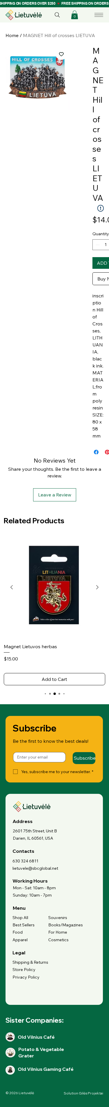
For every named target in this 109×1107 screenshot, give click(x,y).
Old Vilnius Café (36, 1037)
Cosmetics (58, 939)
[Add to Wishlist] (61, 54)
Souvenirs (57, 917)
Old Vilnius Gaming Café (46, 1069)
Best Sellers (23, 925)
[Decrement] (97, 245)
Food (17, 932)
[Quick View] (54, 587)
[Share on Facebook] (96, 452)
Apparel (20, 939)
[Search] (57, 15)
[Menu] (98, 15)
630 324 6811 (25, 861)
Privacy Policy (26, 977)
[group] (54, 611)
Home (12, 35)
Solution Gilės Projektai (83, 1093)
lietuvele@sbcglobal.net (35, 868)
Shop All (20, 917)
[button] (74, 15)
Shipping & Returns (30, 962)
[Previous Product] (11, 587)
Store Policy (23, 969)
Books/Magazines (65, 925)
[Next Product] (97, 587)
